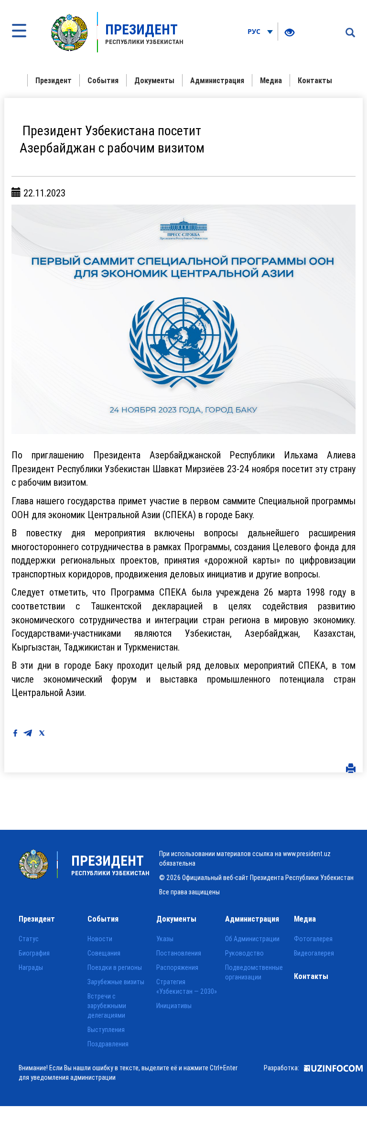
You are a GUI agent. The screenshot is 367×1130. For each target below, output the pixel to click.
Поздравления (108, 1044)
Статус (29, 938)
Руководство (244, 953)
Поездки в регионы (114, 967)
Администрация (217, 80)
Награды (31, 967)
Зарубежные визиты (115, 982)
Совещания (103, 953)
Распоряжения (177, 967)
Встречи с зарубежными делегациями (106, 1006)
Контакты (315, 80)
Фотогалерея (313, 938)
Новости (99, 938)
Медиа (271, 80)
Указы (164, 938)
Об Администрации (252, 938)
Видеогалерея (314, 953)
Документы (154, 80)
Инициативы (174, 1005)
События (103, 80)
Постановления (178, 953)
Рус (255, 31)
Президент (53, 80)
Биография (34, 953)
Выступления (106, 1029)
